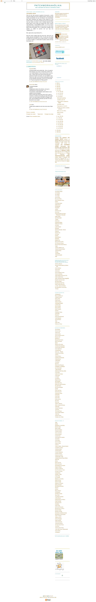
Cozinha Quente (58, 450)
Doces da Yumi (58, 462)
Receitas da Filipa (58, 511)
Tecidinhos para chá (61, 99)
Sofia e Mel (57, 322)
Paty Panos (57, 396)
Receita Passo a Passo (59, 508)
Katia (30, 104)
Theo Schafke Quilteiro (59, 412)
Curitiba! (58, 114)
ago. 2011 (60, 116)
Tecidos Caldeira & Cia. (59, 247)
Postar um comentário (30, 112)
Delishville (57, 459)
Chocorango (57, 440)
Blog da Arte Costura (59, 339)
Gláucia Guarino (58, 301)
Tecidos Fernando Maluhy (60, 249)
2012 (58, 88)
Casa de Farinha (58, 434)
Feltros (56, 148)
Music (41, 597)
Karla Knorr (57, 220)
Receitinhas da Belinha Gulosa (61, 512)
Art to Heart (57, 195)
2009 (58, 131)
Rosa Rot (57, 400)
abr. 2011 (59, 123)
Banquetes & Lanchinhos (60, 425)
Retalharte (57, 238)
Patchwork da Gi (58, 391)
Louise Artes (57, 375)
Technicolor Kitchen (59, 523)
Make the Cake (58, 480)
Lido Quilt (57, 225)
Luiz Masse (57, 378)
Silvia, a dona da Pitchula (60, 405)
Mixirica (56, 489)
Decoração (37, 62)
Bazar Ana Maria (58, 198)
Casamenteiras (58, 350)
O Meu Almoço (58, 498)
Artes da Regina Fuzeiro (59, 272)
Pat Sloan (57, 234)
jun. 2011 (59, 119)
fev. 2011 (59, 126)
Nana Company (58, 309)
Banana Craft (57, 336)
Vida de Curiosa (58, 415)
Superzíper (57, 406)
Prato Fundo (57, 505)
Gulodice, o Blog (58, 474)
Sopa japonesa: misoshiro (62, 106)
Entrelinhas (57, 207)
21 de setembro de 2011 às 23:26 (38, 101)
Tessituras (57, 409)
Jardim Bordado (58, 369)
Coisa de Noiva (58, 356)
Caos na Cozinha (58, 432)
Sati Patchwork (58, 319)
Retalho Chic (57, 240)
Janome (56, 219)
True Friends (57, 253)
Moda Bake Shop (58, 382)
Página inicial (40, 114)
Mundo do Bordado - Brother (60, 229)
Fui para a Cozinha (58, 471)
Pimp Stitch (57, 397)
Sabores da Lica (58, 517)
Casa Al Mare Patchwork (60, 347)
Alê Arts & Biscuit (58, 263)
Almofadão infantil (60, 104)
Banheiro (66, 139)
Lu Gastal (57, 376)
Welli (56, 256)
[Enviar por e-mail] (45, 61)
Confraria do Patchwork (59, 357)
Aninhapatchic (58, 294)
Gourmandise (57, 472)
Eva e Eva (57, 212)
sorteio (67, 158)
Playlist (45, 597)
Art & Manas (57, 192)
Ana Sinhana (57, 329)
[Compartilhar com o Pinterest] (50, 61)
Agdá (56, 422)
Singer (56, 246)
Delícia (56, 461)
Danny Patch (57, 298)
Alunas (56, 137)
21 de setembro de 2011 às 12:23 (38, 81)
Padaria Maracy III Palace (60, 499)
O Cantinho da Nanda (59, 496)
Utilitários (62, 159)
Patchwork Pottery (58, 312)
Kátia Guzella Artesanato (60, 284)
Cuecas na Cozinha (59, 455)
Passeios (62, 154)
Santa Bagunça (58, 318)
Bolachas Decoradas (59, 344)
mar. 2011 (60, 124)
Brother (56, 201)
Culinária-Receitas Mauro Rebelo (61, 458)
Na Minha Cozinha (58, 493)
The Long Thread (58, 411)
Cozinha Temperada (59, 452)
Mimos (64, 150)
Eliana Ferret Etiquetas (59, 365)
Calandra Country (58, 297)
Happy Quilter (57, 216)
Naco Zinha (57, 495)
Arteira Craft (57, 332)
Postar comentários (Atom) (35, 116)
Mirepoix (56, 487)
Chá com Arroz (58, 441)
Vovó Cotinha (57, 530)
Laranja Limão (57, 304)
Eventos (57, 147)
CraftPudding (57, 360)
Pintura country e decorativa (61, 157)
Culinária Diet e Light (59, 456)
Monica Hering (58, 307)
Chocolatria (57, 438)
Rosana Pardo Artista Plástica (61, 244)
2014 (58, 84)
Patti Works (57, 313)
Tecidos (56, 159)
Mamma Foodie (58, 481)
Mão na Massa (58, 490)
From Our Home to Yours (60, 469)
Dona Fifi (57, 363)
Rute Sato (57, 402)
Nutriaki (56, 388)
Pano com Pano (58, 390)
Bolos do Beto (58, 428)
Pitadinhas (57, 504)
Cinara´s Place (58, 443)
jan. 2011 (59, 128)
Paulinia (56, 235)
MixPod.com (53, 597)
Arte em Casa (57, 330)
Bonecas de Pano (64, 140)
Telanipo (56, 252)
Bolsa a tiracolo (60, 112)
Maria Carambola (58, 484)
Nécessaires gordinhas (61, 98)
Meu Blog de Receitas (59, 486)
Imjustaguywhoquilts (59, 303)
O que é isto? (59, 77)
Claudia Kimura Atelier (59, 353)
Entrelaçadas (57, 206)
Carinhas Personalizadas (60, 345)
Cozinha (57, 144)
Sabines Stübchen (58, 403)
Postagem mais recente (30, 114)
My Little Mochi (58, 385)
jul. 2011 (59, 117)
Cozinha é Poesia (58, 453)
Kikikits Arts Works (58, 223)
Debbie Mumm (58, 204)
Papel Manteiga (58, 501)
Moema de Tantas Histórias (60, 384)
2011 (58, 89)
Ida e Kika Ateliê (58, 217)
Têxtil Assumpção (58, 254)
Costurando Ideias (58, 203)
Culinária (67, 144)
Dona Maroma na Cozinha (60, 465)
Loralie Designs (58, 226)
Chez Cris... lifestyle (59, 351)
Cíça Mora (57, 362)
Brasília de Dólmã (58, 429)
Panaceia (57, 231)
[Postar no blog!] (46, 61)
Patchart (56, 310)
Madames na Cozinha (59, 478)
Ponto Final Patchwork (59, 316)
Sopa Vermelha (58, 520)
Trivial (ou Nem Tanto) (59, 527)
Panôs (66, 151)
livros (65, 148)
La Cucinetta (57, 477)
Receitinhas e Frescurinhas (60, 514)
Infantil (42, 62)
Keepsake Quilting (58, 222)
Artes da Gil (57, 269)
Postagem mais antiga (49, 114)
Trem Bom (57, 526)
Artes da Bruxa (58, 268)
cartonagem (57, 143)
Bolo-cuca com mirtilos (61, 110)
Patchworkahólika (48, 5)
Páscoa (68, 153)
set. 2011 (59, 96)
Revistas (62, 158)
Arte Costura (57, 197)
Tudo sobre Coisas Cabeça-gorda (61, 529)
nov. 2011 (59, 93)
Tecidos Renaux (58, 250)
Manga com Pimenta (59, 483)
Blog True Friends (58, 341)
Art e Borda (57, 194)
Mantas (58, 150)
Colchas (65, 143)
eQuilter (56, 209)
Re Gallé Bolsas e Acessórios (60, 287)
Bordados (57, 141)
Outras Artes (61, 151)
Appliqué (64, 137)
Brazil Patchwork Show (59, 200)
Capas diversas (64, 141)
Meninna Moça (58, 379)
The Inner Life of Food (59, 524)
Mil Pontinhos (57, 381)
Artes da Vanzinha (58, 274)
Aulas (33, 62)
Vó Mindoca (57, 532)
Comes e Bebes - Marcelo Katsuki (61, 446)
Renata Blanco (58, 237)
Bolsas (56, 140)
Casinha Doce (57, 435)
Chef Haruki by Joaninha (59, 437)
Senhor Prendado (58, 518)
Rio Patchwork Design (59, 243)
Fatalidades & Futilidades (60, 366)
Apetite (56, 423)
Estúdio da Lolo (58, 210)
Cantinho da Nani (58, 431)
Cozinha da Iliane (58, 449)
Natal (56, 151)
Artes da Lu (57, 271)
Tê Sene (56, 288)
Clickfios (56, 354)
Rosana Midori (32, 84)
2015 (58, 83)
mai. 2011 (60, 121)
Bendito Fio (57, 338)
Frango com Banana (59, 468)
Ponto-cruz (57, 158)
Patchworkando (60, 155)
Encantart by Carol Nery (59, 282)
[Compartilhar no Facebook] (49, 61)
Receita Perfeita (58, 509)
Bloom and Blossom (59, 295)
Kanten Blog (57, 475)
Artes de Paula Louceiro (59, 335)
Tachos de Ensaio (58, 521)
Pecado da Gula (58, 502)
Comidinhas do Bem (59, 447)
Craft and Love (58, 359)
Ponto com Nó (58, 399)
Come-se (57, 444)
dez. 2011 (60, 91)
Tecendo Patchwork (59, 408)
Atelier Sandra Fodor (59, 276)
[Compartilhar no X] (47, 61)
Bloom (56, 342)
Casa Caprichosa (58, 348)
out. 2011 (59, 94)
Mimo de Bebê (58, 306)
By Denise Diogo (58, 281)
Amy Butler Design (58, 191)
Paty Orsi (57, 315)
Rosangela (31, 68)
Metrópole (57, 228)
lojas (69, 148)
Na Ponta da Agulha (59, 387)
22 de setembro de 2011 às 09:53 (38, 109)
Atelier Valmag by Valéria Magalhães (62, 278)
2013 (58, 86)
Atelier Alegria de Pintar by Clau (61, 275)
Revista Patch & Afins (59, 241)
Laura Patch (57, 372)
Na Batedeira (57, 492)
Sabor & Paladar (58, 515)
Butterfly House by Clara (59, 279)
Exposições (64, 147)
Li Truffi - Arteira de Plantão (60, 285)
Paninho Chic (57, 232)
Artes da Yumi (58, 333)
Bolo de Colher (58, 426)
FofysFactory (57, 300)
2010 (58, 130)
